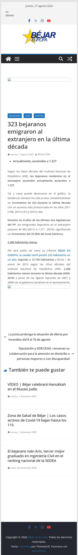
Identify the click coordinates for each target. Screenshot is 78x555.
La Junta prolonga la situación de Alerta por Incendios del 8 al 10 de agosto (38, 337)
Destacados (14, 115)
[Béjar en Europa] (8, 59)
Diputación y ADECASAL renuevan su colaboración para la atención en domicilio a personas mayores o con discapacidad (39, 353)
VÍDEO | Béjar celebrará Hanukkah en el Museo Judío (37, 386)
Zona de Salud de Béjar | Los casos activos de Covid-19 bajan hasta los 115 (37, 420)
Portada (39, 115)
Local (27, 115)
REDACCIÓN (44, 154)
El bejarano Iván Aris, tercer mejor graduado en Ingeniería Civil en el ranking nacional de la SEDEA (36, 456)
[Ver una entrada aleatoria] (69, 59)
